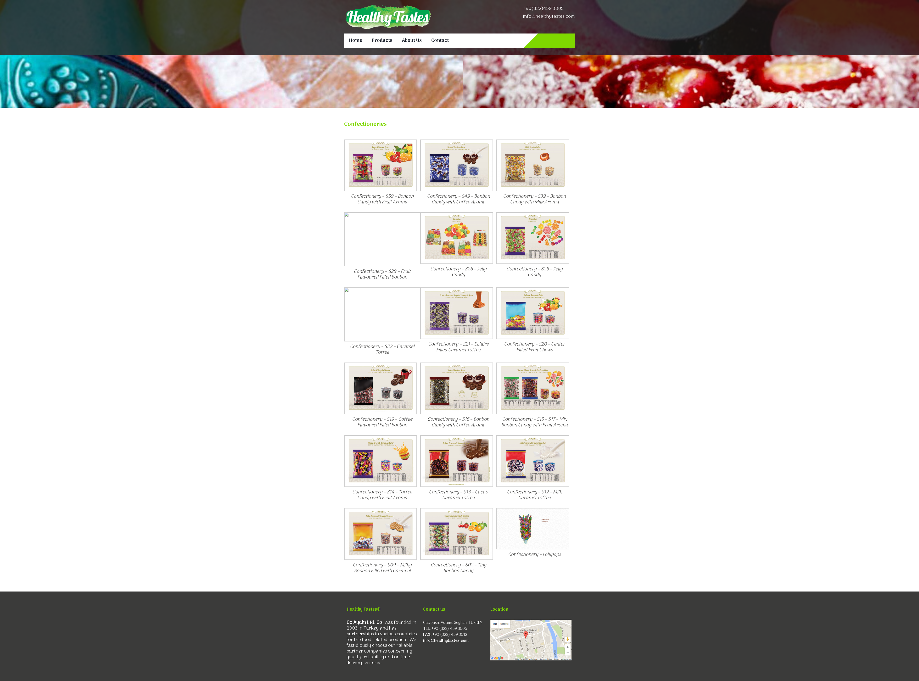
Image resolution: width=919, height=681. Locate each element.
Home (355, 41)
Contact (440, 41)
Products (382, 41)
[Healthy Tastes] (387, 17)
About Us (412, 41)
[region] (459, 81)
